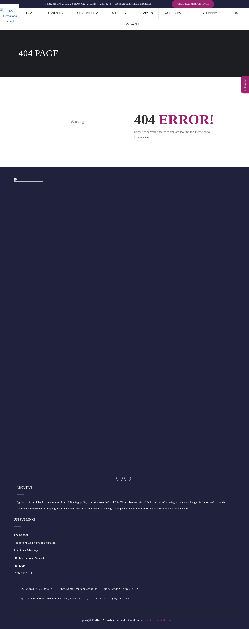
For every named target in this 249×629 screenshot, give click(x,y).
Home (30, 13)
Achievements (177, 13)
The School (21, 535)
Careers (210, 13)
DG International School (29, 558)
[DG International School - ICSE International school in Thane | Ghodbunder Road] (9, 15)
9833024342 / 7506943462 (121, 588)
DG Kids (19, 566)
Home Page (141, 137)
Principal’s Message (26, 550)
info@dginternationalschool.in (78, 588)
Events (147, 13)
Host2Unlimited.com (158, 620)
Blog (234, 13)
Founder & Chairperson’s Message (35, 542)
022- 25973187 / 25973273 (96, 3)
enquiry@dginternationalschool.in (133, 3)
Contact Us (132, 24)
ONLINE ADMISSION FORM (193, 4)
